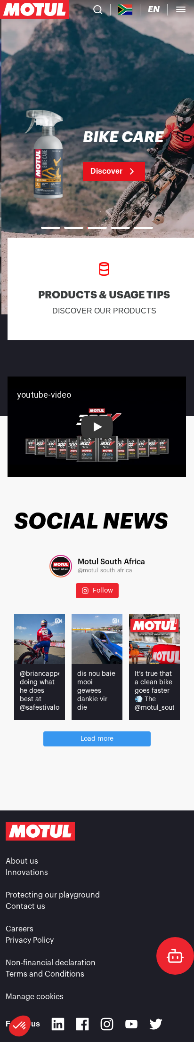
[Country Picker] (125, 9)
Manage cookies (35, 997)
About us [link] (22, 861)
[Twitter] (155, 1024)
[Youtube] (131, 1024)
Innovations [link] (27, 872)
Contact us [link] (25, 906)
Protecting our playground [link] (53, 895)
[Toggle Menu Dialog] (180, 9)
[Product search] (98, 9)
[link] (97, 155)
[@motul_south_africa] (60, 566)
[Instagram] (106, 1024)
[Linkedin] (58, 1024)
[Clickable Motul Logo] (34, 9)
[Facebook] (82, 1024)
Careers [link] (19, 929)
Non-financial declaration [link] (51, 963)
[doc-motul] (175, 956)
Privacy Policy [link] (30, 940)
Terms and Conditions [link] (45, 974)
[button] (19, 1026)
